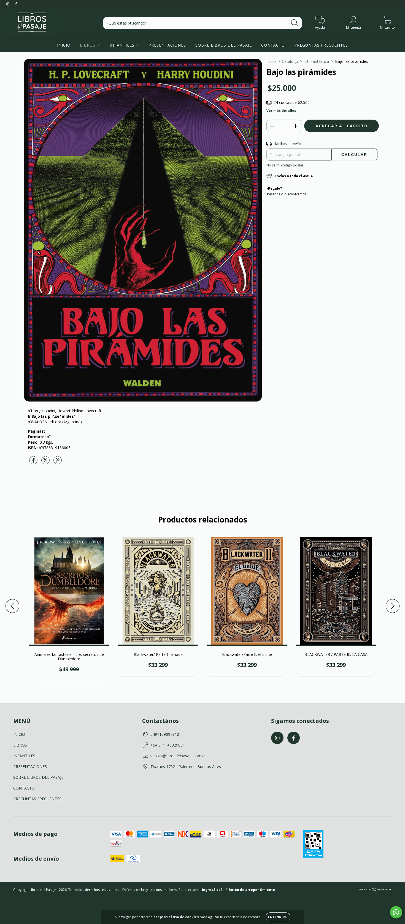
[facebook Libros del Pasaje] (16, 3)
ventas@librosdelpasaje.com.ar (178, 755)
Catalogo (290, 61)
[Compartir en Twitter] (46, 462)
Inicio (271, 61)
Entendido (278, 917)
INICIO (64, 45)
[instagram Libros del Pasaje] (8, 3)
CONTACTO (273, 45)
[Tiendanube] (374, 890)
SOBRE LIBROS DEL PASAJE (223, 45)
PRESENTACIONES (167, 45)
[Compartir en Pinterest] (57, 462)
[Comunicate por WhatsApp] (396, 912)
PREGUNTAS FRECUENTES (321, 45)
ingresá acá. (213, 889)
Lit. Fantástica (316, 61)
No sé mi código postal (284, 165)
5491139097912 (164, 734)
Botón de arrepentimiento (252, 889)
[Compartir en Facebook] (34, 462)
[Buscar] (294, 23)
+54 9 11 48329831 (167, 745)
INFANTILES (123, 45)
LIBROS (88, 45)
